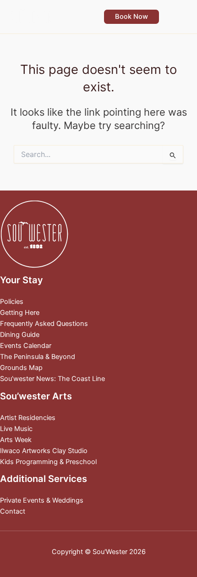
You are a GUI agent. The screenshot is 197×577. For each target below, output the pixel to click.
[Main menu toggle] (178, 16)
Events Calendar (25, 346)
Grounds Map (21, 368)
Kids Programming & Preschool (48, 462)
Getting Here (19, 312)
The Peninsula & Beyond (37, 357)
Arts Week (16, 440)
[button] (131, 16)
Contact (12, 511)
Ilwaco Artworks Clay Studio (44, 451)
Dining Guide (19, 335)
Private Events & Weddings (41, 500)
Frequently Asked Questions (44, 323)
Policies (11, 301)
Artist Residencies (27, 418)
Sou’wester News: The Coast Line (52, 379)
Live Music (16, 429)
